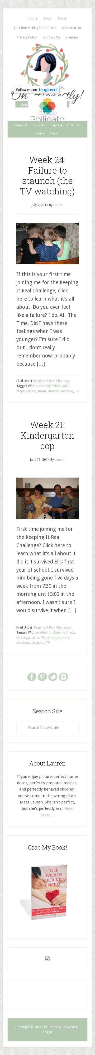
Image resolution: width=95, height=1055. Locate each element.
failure (56, 386)
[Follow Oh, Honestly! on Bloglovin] (37, 92)
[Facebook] (31, 676)
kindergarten (25, 638)
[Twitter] (53, 676)
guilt (65, 386)
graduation (44, 632)
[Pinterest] (42, 676)
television (37, 643)
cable (40, 386)
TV (77, 391)
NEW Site (70, 1027)
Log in (47, 1032)
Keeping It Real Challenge (52, 381)
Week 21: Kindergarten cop (47, 435)
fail (47, 386)
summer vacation (60, 391)
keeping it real (26, 391)
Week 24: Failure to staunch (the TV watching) (47, 175)
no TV (40, 638)
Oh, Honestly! (47, 62)
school (51, 638)
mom (42, 391)
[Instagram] (63, 676)
